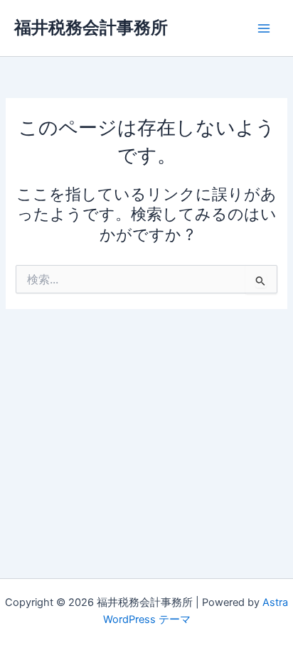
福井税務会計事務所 (91, 27)
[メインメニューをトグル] (264, 28)
